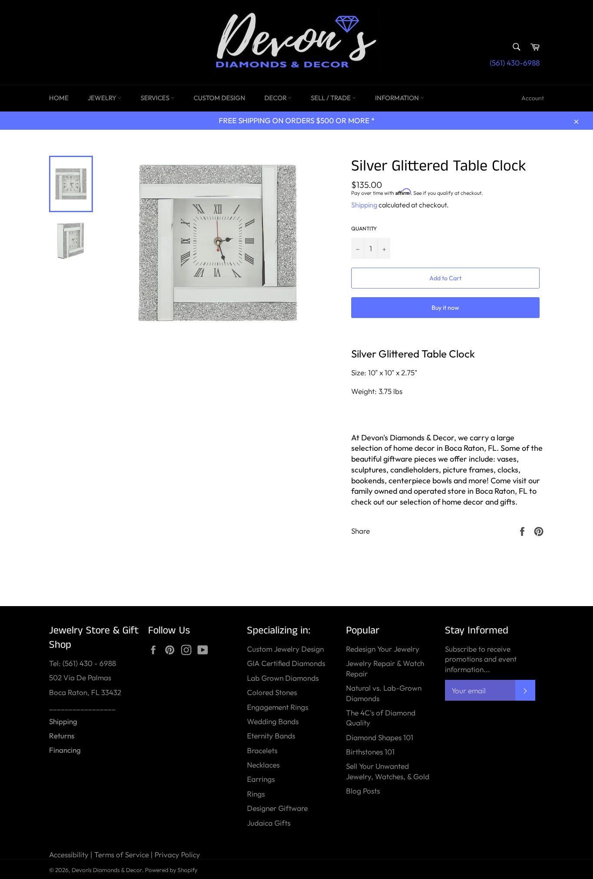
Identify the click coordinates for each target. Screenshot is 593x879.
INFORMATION (397, 98)
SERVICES (156, 98)
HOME (59, 98)
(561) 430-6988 (515, 62)
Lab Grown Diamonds (283, 677)
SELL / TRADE (331, 98)
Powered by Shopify (171, 870)
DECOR (276, 98)
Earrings (261, 779)
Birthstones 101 (370, 751)
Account (532, 98)
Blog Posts (363, 790)
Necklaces (263, 764)
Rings (256, 793)
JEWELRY (103, 98)
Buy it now (445, 308)
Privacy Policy (177, 854)
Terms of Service (121, 854)
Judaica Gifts (268, 822)
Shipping (364, 204)
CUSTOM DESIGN (219, 98)
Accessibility (69, 854)
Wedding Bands (273, 721)
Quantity (364, 228)
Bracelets (262, 750)
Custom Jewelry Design (285, 648)
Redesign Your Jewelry (382, 648)
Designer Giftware (277, 808)
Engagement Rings (277, 707)
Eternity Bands (271, 735)
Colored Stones (272, 692)
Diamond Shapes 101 (379, 737)
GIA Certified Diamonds (286, 663)
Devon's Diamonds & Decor (107, 870)
